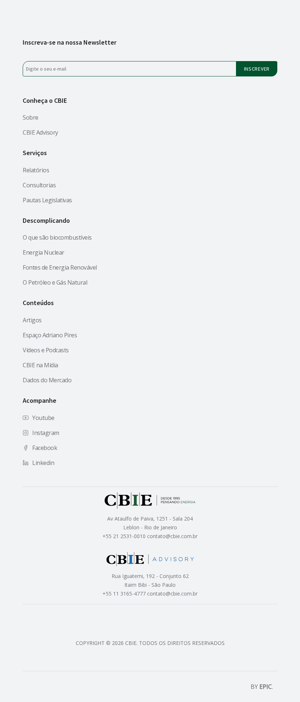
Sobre (30, 117)
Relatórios (36, 170)
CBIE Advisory (40, 132)
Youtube (43, 418)
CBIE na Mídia (40, 365)
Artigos (32, 320)
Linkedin (43, 463)
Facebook (44, 448)
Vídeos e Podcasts (46, 350)
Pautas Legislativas (47, 200)
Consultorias (39, 185)
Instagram (45, 433)
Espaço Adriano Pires (50, 335)
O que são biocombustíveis (57, 237)
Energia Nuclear (43, 252)
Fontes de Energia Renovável (60, 267)
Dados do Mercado (47, 380)
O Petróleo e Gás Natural (55, 282)
